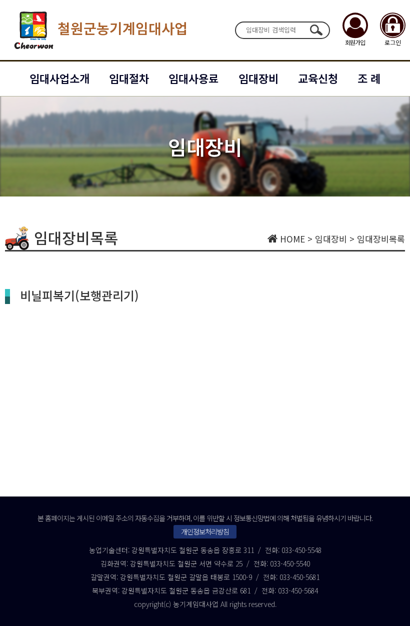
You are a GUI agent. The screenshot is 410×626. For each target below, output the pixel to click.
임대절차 (129, 78)
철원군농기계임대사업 (123, 28)
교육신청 (318, 78)
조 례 (369, 78)
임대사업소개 (60, 78)
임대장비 (258, 78)
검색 (316, 30)
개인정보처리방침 (205, 531)
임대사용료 (193, 78)
